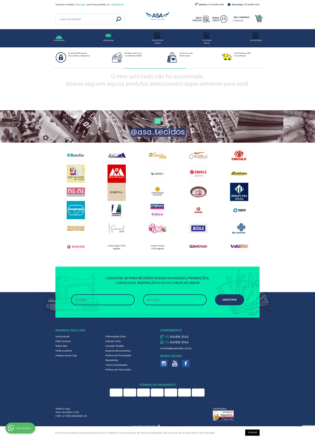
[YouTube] (174, 363)
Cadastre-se (117, 4)
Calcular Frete (113, 341)
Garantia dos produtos (118, 351)
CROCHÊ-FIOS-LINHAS (158, 41)
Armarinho (59, 40)
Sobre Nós (61, 346)
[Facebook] (185, 363)
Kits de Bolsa (256, 40)
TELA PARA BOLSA (206, 41)
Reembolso (111, 360)
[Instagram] (164, 363)
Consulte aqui (240, 55)
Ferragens (108, 40)
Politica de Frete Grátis (118, 370)
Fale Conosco (63, 341)
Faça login (80, 4)
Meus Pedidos (197, 19)
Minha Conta (215, 19)
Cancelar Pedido (114, 346)
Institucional (62, 336)
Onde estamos (63, 351)
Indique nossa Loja (66, 355)
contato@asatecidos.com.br (176, 348)
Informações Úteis (115, 336)
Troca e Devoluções (116, 365)
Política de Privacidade (118, 355)
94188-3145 (216, 4)
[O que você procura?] (119, 19)
